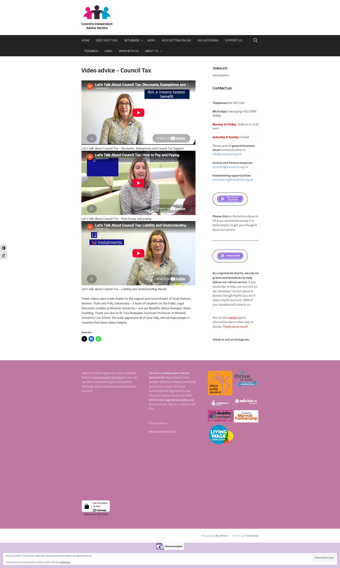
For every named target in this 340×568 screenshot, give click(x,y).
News (151, 40)
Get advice (131, 40)
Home (85, 40)
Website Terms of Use (163, 432)
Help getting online (176, 40)
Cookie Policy (65, 562)
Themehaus (251, 535)
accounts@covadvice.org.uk (230, 167)
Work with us (129, 51)
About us (152, 51)
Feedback (91, 51)
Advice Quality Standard (108, 377)
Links (108, 51)
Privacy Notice (158, 423)
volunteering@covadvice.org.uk (232, 180)
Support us (233, 40)
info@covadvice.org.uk (226, 154)
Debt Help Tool (107, 40)
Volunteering (208, 40)
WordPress (222, 535)
